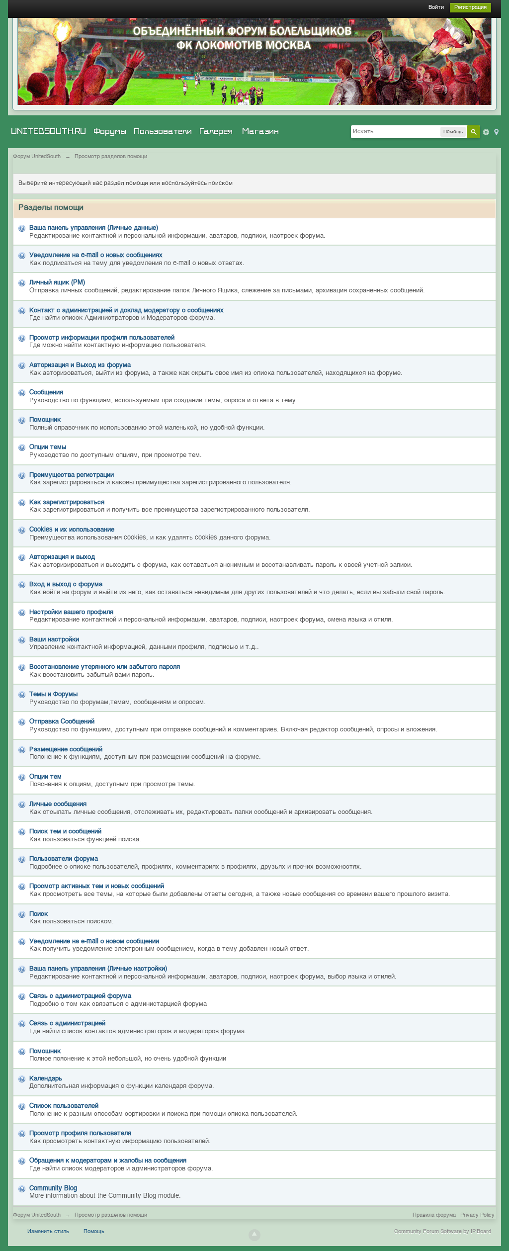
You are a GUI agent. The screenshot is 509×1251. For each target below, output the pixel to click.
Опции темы (47, 447)
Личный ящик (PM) (57, 282)
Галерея (216, 131)
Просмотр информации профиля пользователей (101, 338)
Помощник (45, 420)
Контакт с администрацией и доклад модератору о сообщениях (126, 310)
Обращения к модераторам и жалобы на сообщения (107, 1161)
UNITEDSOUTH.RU (48, 131)
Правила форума (434, 1215)
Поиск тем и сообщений (65, 831)
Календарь (45, 1078)
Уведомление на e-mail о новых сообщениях (96, 255)
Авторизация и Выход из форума (80, 365)
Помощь (94, 1232)
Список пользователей (63, 1106)
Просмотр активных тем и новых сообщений (96, 886)
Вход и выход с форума (65, 584)
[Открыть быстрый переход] (496, 131)
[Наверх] (254, 1235)
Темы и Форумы (53, 694)
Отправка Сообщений (61, 721)
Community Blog (53, 1188)
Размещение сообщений (65, 749)
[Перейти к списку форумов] (254, 61)
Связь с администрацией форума (80, 996)
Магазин (260, 131)
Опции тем (45, 777)
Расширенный (486, 132)
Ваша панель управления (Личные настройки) (98, 969)
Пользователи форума (63, 859)
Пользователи (163, 131)
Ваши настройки (54, 639)
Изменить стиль (48, 1232)
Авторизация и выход (62, 557)
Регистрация (470, 7)
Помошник (45, 1051)
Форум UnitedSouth (37, 1215)
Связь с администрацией (67, 1023)
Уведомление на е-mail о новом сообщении (94, 941)
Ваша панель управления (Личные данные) (93, 228)
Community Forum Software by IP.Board (442, 1232)
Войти (436, 7)
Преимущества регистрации (71, 475)
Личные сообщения (57, 804)
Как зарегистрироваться (66, 502)
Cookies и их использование (71, 530)
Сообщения (46, 392)
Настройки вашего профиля (71, 612)
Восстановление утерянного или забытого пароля (104, 667)
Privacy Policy (477, 1215)
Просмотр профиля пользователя (80, 1133)
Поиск (38, 914)
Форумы (109, 131)
